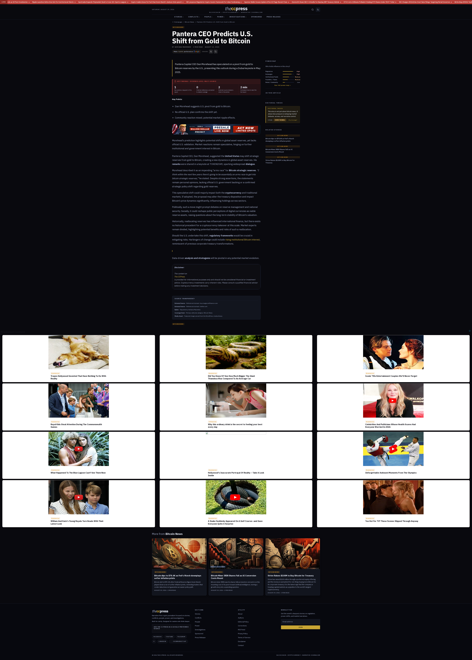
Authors (241, 618)
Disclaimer (242, 641)
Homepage (178, 22)
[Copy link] (215, 51)
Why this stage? (292, 120)
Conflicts (194, 17)
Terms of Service (244, 637)
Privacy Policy (243, 634)
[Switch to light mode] (318, 10)
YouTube (169, 636)
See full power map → (282, 85)
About (240, 614)
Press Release (274, 17)
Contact (241, 645)
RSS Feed (241, 630)
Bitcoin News (189, 22)
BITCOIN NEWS (178, 27)
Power (221, 17)
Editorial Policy (243, 622)
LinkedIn (162, 641)
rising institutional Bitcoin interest (242, 239)
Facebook (158, 636)
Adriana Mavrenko (183, 47)
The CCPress (179, 276)
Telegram (181, 636)
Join (301, 627)
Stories (179, 17)
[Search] (312, 10)
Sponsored (256, 17)
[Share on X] (211, 51)
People (208, 17)
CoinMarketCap (179, 641)
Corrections (242, 626)
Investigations (238, 17)
